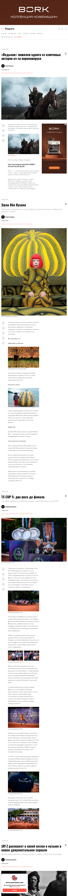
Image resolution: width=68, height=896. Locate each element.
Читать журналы (18, 37)
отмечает (13, 171)
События (25, 33)
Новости (4, 33)
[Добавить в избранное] (66, 54)
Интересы (40, 33)
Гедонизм (32, 33)
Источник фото (11, 155)
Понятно (14, 890)
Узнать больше (16, 886)
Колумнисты (12, 33)
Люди (19, 33)
